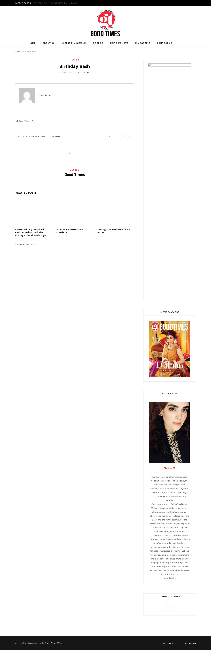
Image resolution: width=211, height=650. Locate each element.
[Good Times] (105, 23)
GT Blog (98, 43)
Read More (169, 468)
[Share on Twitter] (121, 136)
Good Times (74, 174)
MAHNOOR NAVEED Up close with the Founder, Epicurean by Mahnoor (73, 3)
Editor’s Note (119, 43)
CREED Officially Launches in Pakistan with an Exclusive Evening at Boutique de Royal (30, 232)
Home (32, 43)
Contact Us (164, 43)
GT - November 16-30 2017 (31, 136)
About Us (49, 43)
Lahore (76, 60)
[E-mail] (21, 112)
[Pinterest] (126, 136)
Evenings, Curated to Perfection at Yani (114, 231)
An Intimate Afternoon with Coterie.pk (71, 231)
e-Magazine (142, 43)
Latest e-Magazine (74, 43)
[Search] (179, 43)
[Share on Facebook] (116, 136)
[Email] (131, 136)
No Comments (85, 72)
